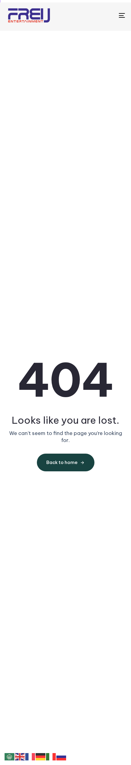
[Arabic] (10, 756)
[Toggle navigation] (105, 15)
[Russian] (61, 756)
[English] (20, 756)
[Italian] (51, 756)
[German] (41, 756)
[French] (30, 756)
